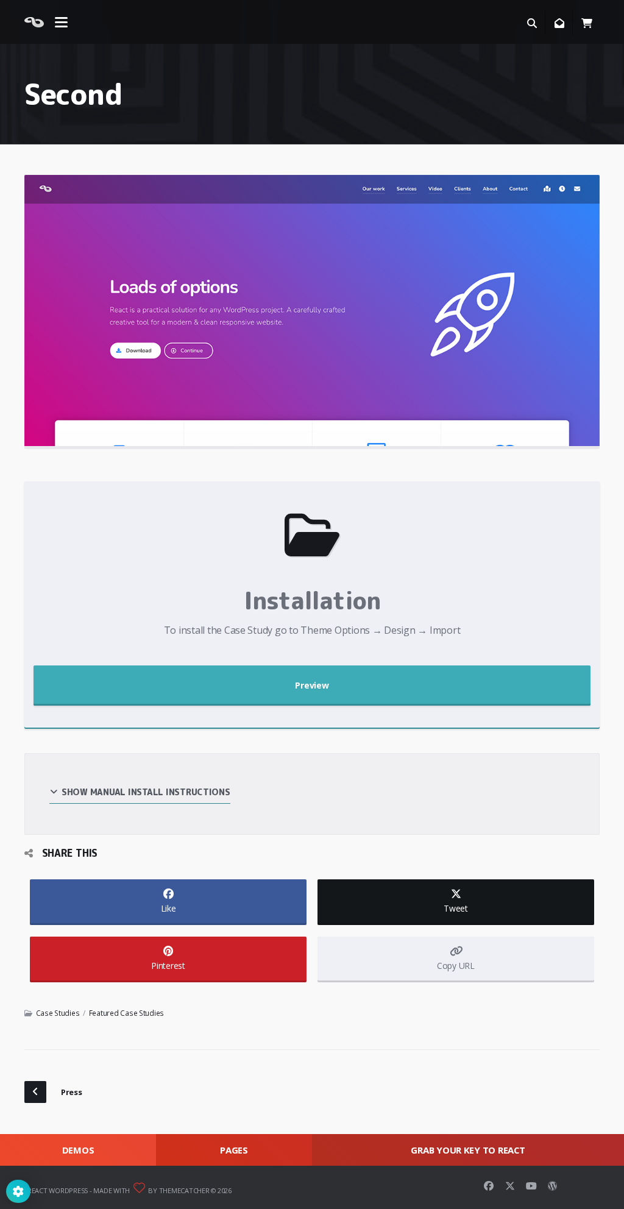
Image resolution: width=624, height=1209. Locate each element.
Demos (78, 1150)
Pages (234, 1150)
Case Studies (58, 1013)
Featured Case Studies (127, 1013)
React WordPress (57, 1190)
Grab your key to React (468, 1150)
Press (71, 1092)
